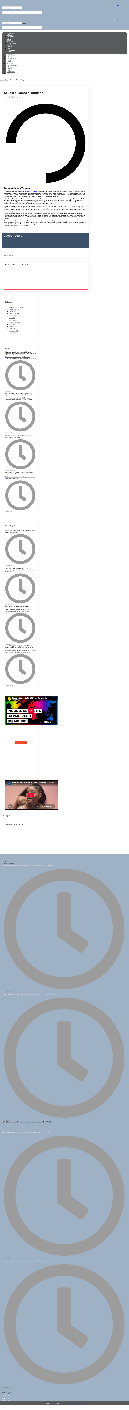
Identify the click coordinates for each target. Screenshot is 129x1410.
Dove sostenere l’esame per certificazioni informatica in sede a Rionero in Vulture (17, 610)
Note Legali (5, 1395)
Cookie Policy (6, 1400)
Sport (6, 80)
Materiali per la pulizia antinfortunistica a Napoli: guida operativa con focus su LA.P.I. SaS (39, 268)
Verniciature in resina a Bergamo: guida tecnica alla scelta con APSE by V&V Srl (25, 1132)
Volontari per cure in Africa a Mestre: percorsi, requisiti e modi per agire (19, 436)
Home (2, 80)
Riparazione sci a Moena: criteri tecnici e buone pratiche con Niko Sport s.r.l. (24, 1261)
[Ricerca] (24, 23)
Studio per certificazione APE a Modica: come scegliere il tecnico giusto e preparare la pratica (41, 274)
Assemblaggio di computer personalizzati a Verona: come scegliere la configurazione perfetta (20, 651)
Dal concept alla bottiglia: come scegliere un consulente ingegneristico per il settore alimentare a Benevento (20, 569)
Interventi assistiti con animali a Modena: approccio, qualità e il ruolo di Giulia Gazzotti (18, 398)
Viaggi (9, 73)
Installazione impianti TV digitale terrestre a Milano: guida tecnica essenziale (34, 828)
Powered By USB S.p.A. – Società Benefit (71, 1404)
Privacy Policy (6, 1398)
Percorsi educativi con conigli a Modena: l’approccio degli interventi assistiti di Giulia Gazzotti (20, 357)
